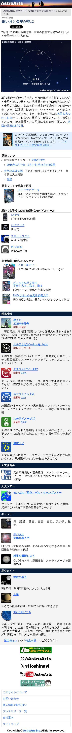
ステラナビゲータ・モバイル (30, 344)
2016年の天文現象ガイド (42, 10)
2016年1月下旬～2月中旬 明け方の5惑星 (31, 164)
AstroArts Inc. (32, 730)
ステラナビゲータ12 (25, 369)
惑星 (9, 179)
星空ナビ (18, 443)
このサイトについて (15, 692)
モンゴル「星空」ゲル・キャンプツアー (37, 492)
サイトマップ (11, 724)
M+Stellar (16, 246)
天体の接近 (38, 160)
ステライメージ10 (24, 418)
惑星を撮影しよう (24, 555)
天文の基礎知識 (13, 171)
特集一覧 (30, 640)
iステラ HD (17, 225)
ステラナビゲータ (29, 189)
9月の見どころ (22, 612)
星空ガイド (21, 10)
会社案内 (8, 717)
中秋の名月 (20, 577)
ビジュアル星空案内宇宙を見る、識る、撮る (28, 284)
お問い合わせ (11, 698)
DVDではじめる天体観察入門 (30, 295)
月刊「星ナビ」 (27, 265)
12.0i (23, 372)
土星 (16, 594)
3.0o (23, 397)
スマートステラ (20, 236)
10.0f (23, 422)
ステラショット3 (23, 393)
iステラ (15, 214)
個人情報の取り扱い (15, 705)
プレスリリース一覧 (15, 711)
